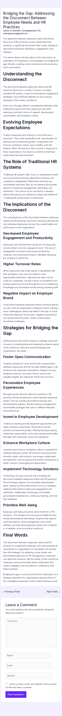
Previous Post (10, 591)
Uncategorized (29, 30)
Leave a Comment (11, 30)
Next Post (54, 591)
